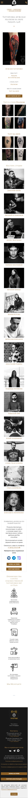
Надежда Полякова (14, 389)
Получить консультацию (14, 779)
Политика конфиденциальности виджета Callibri (14, 767)
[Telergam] (14, 558)
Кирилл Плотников (14, 265)
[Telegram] (14, 751)
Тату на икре (14, 91)
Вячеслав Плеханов (14, 339)
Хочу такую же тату (14, 96)
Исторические (14, 78)
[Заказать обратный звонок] (26, 2)
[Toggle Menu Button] (2, 2)
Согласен (14, 794)
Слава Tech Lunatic (14, 463)
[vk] (9, 558)
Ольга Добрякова (14, 488)
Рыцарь (14, 76)
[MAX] (18, 751)
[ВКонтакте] (10, 751)
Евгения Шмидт (14, 289)
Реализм (14, 84)
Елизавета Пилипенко (14, 512)
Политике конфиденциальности (9, 789)
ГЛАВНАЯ (9, 9)
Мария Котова (14, 314)
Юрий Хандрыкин (14, 438)
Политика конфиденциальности (14, 761)
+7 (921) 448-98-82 (14, 741)
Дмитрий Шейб (14, 190)
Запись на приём (14, 564)
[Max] (19, 558)
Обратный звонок (14, 569)
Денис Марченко (14, 240)
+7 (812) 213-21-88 (14, 547)
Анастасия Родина (14, 364)
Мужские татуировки (14, 69)
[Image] (7, 110)
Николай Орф (14, 413)
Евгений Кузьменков (14, 215)
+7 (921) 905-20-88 (14, 736)
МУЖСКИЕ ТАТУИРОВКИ (15, 10)
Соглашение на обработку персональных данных (14, 764)
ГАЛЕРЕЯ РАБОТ (17, 9)
